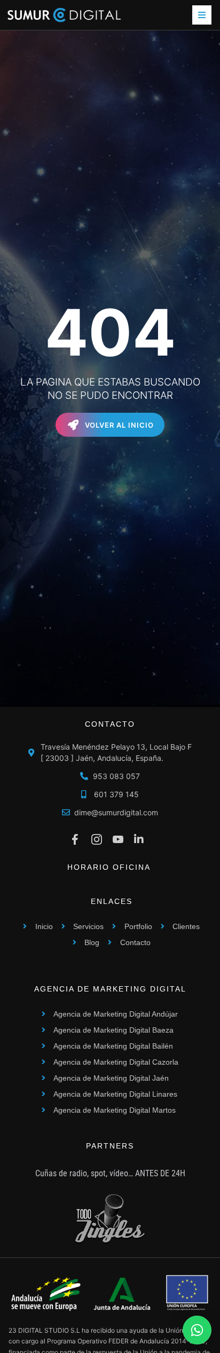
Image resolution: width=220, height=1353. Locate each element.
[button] (201, 15)
